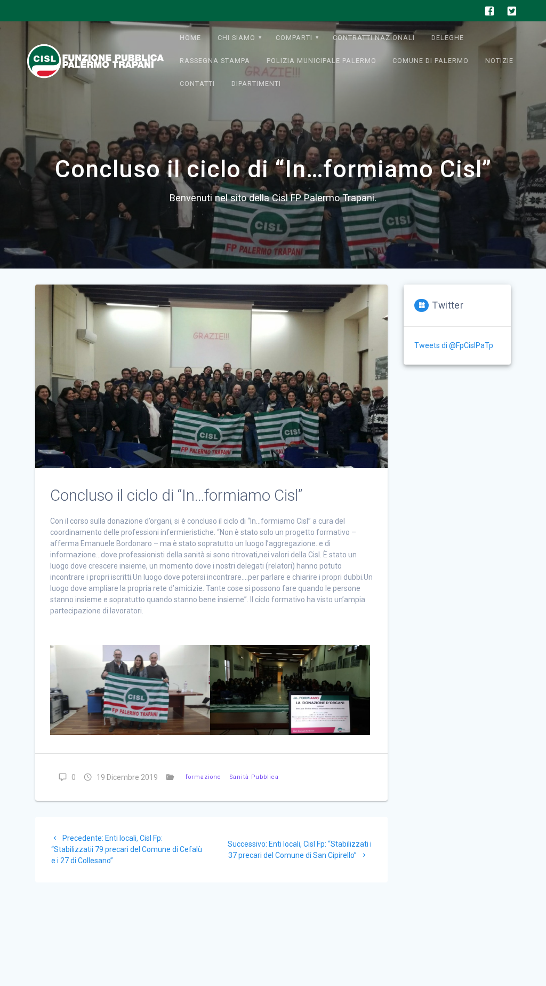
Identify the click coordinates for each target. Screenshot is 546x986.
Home (190, 38)
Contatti (197, 84)
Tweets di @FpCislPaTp (453, 345)
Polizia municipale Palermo (321, 61)
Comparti (294, 38)
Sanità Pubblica (254, 777)
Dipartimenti (256, 84)
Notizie (499, 61)
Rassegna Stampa (215, 61)
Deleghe (447, 38)
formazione (203, 777)
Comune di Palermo (430, 61)
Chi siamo (236, 38)
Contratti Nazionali (374, 38)
